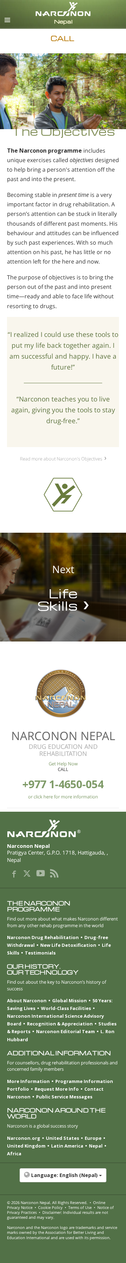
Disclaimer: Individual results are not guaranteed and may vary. (57, 1215)
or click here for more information (63, 796)
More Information (28, 1081)
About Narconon (27, 1000)
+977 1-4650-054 (63, 784)
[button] (63, 1178)
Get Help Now (63, 763)
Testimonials (40, 953)
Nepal (96, 1146)
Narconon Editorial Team (65, 1031)
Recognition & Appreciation (60, 1024)
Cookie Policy (50, 1207)
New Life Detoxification (68, 945)
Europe (93, 1138)
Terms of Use (80, 1207)
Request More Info (57, 1089)
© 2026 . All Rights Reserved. (47, 1202)
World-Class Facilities (66, 1008)
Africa (14, 1153)
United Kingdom (26, 1146)
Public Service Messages (64, 1097)
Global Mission (69, 1000)
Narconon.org (23, 1138)
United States (62, 1138)
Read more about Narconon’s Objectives (61, 459)
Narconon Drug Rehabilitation (43, 937)
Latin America (67, 1146)
